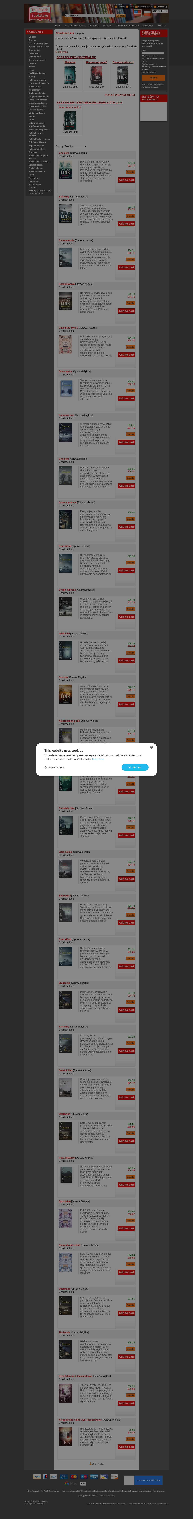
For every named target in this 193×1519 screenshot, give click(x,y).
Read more (98, 759)
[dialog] (96, 759)
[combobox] (151, 747)
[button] (54, 767)
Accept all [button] (135, 767)
